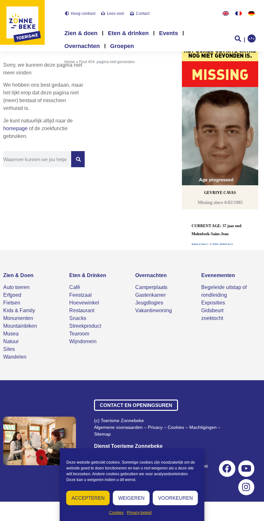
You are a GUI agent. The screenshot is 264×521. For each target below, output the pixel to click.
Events (168, 33)
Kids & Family (19, 310)
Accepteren (88, 498)
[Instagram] (246, 487)
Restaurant (81, 310)
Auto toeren (16, 287)
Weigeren (131, 498)
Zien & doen (81, 33)
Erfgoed (12, 295)
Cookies (116, 512)
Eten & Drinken (87, 275)
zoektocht (212, 318)
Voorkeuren (175, 498)
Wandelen (14, 357)
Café (74, 287)
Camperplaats (151, 287)
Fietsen (11, 302)
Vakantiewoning (153, 310)
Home (69, 62)
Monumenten (18, 318)
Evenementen (218, 275)
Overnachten (82, 46)
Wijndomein (83, 341)
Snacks (77, 318)
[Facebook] (227, 468)
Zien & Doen (18, 275)
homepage (15, 128)
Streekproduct (85, 326)
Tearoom (79, 333)
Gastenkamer (150, 295)
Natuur (11, 341)
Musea (11, 333)
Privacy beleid (139, 512)
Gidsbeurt (212, 310)
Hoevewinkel (84, 302)
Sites (9, 349)
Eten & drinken (128, 33)
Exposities (213, 302)
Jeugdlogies (149, 302)
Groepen (122, 46)
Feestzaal (80, 295)
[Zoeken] (78, 159)
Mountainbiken (20, 326)
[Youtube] (246, 468)
